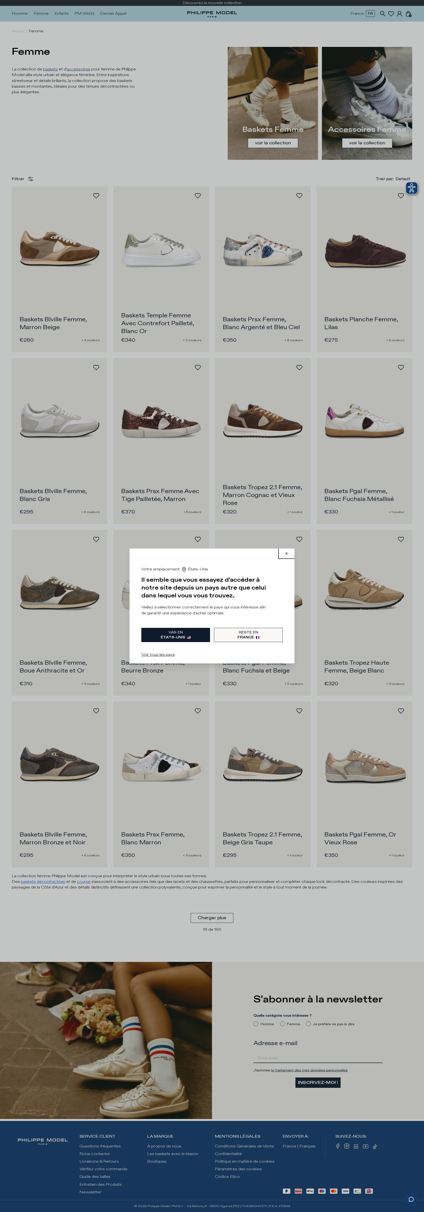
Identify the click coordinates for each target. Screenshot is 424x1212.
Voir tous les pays (158, 654)
